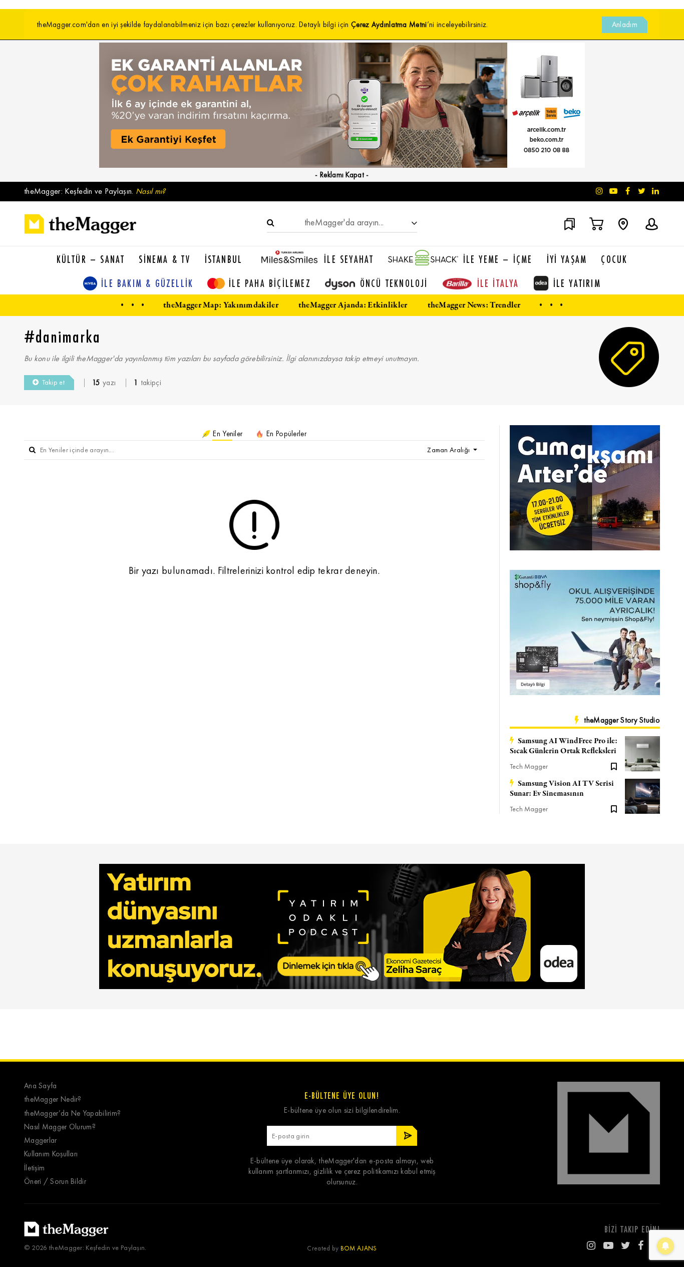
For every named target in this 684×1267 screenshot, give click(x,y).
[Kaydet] (614, 765)
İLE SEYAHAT (349, 259)
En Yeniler (226, 433)
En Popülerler (285, 433)
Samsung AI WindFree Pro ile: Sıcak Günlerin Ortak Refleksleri (563, 746)
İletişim (34, 1168)
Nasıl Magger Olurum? (60, 1127)
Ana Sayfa (40, 1086)
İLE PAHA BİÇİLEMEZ (270, 283)
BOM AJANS (358, 1248)
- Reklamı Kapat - (342, 174)
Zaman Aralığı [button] (449, 450)
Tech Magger (529, 766)
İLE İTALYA (498, 283)
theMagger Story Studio (622, 720)
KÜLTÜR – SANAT (91, 259)
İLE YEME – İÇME (498, 259)
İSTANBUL (224, 259)
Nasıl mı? (151, 191)
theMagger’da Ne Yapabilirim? (72, 1113)
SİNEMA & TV (164, 259)
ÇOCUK (614, 259)
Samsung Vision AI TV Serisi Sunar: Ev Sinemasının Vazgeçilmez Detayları (562, 789)
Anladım (624, 24)
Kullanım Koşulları (51, 1154)
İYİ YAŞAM (567, 259)
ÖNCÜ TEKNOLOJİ (394, 283)
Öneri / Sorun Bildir (55, 1181)
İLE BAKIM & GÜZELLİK (147, 283)
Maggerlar (40, 1140)
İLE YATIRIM (577, 283)
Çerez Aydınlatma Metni (389, 24)
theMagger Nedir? (53, 1099)
